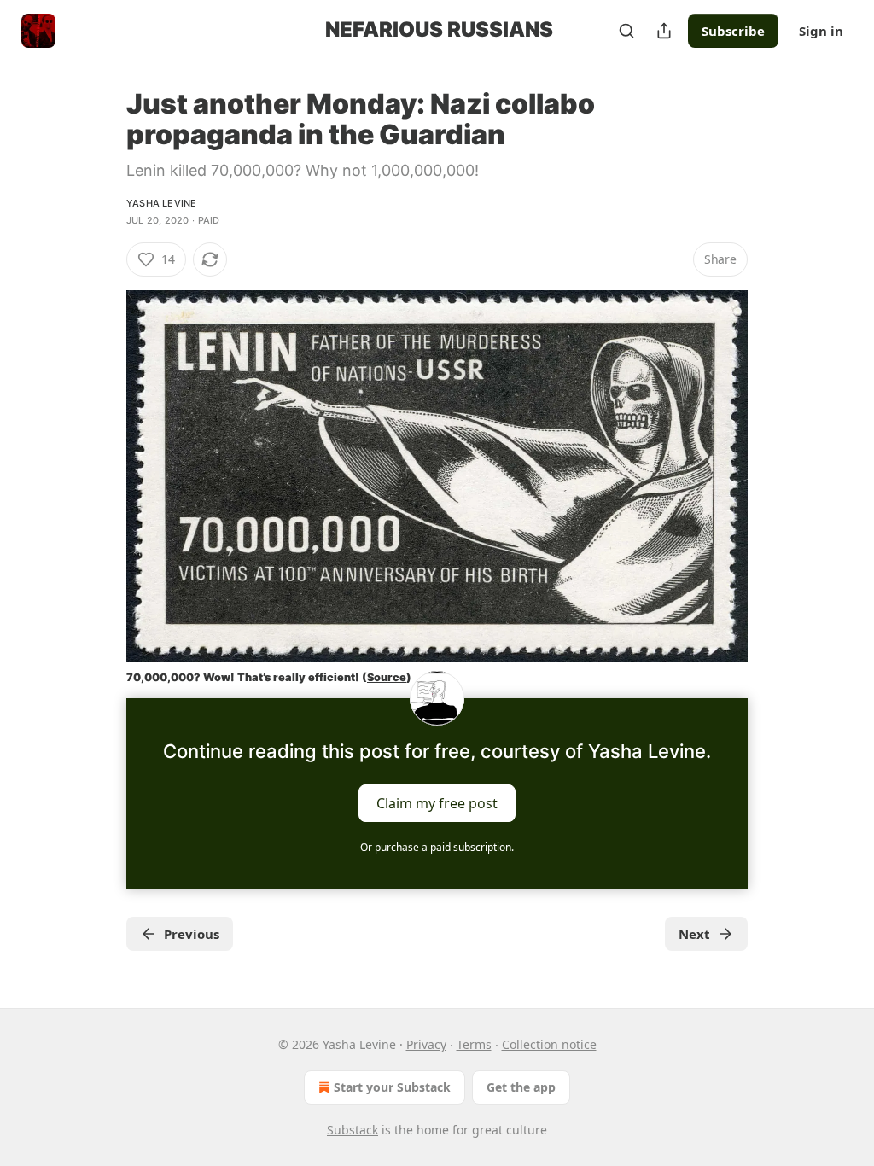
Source (386, 677)
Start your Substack (392, 1087)
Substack (352, 1130)
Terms (474, 1044)
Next (694, 933)
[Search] (626, 31)
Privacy (426, 1044)
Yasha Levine (161, 203)
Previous (191, 933)
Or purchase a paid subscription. (437, 847)
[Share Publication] (664, 31)
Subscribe (733, 30)
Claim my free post (437, 802)
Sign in (821, 30)
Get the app (521, 1087)
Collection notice (549, 1044)
